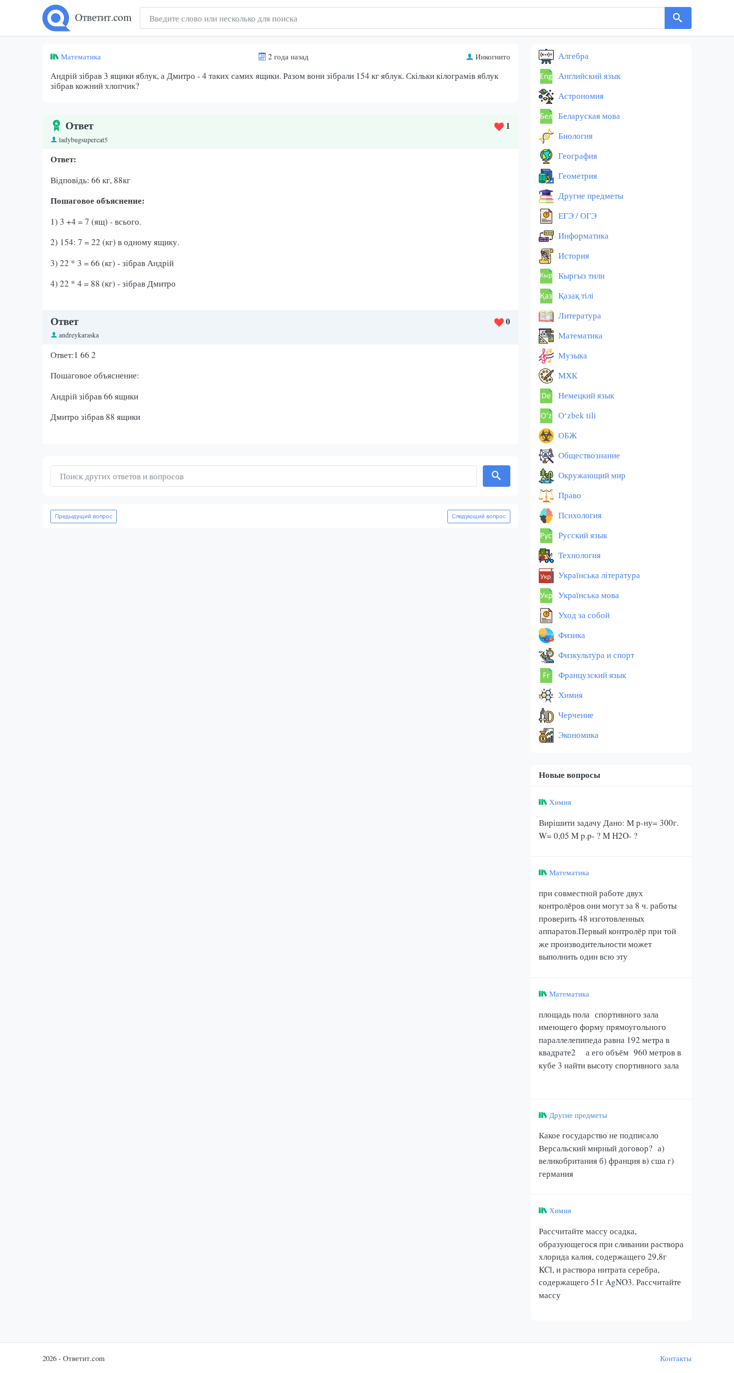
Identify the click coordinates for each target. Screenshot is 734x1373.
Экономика (577, 734)
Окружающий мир (591, 475)
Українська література (598, 575)
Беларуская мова (588, 115)
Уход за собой (583, 615)
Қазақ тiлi (575, 295)
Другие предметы (589, 195)
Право (568, 495)
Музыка (571, 355)
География (576, 155)
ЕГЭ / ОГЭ (576, 215)
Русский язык (581, 535)
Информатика (582, 235)
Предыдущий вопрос (83, 516)
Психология (579, 515)
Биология (574, 135)
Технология (578, 555)
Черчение (575, 714)
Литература (578, 315)
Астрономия (580, 95)
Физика (570, 635)
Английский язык (588, 75)
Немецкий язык (585, 395)
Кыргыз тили (580, 275)
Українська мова (587, 595)
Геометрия (576, 175)
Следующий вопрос (479, 516)
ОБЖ (566, 435)
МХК (566, 375)
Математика (81, 56)
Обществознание (588, 455)
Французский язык (591, 675)
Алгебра (572, 55)
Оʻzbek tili (576, 415)
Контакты (676, 1358)
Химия (569, 694)
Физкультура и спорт (595, 655)
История (572, 255)
